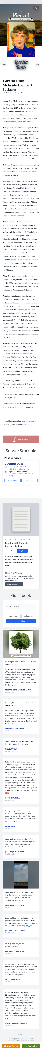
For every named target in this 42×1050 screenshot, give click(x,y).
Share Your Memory (14, 584)
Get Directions (12, 480)
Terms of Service (27, 1040)
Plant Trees (29, 480)
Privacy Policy (15, 1040)
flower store (26, 424)
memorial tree (28, 421)
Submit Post (21, 621)
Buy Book (22, 551)
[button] (21, 644)
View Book (10, 551)
